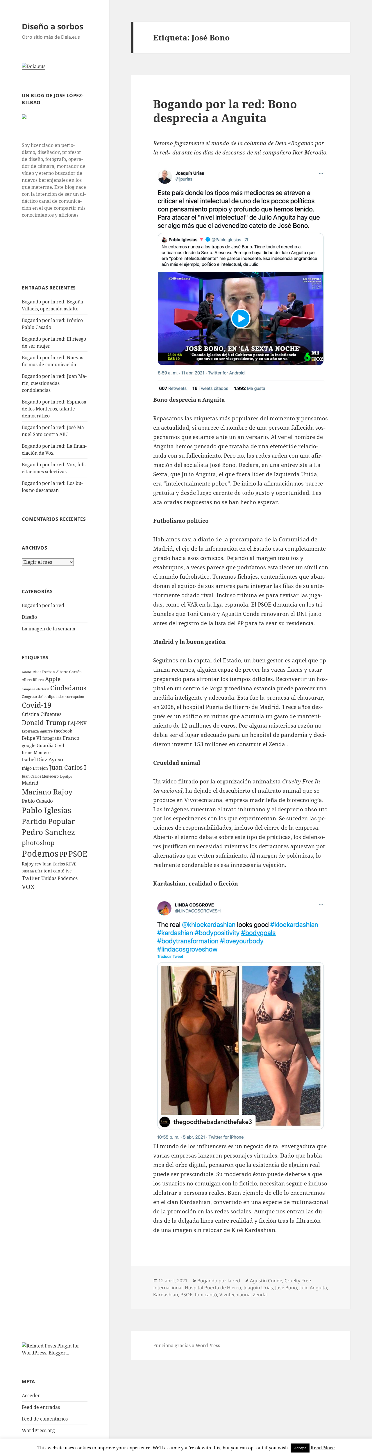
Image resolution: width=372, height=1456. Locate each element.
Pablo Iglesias (46, 810)
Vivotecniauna (235, 1294)
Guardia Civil (50, 745)
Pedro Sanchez (48, 832)
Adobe (27, 672)
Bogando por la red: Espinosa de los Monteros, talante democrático (54, 409)
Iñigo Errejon (35, 768)
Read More (323, 1447)
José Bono (286, 1287)
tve (69, 871)
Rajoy (27, 864)
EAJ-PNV (77, 723)
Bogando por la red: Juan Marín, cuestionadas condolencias (54, 383)
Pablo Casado (37, 800)
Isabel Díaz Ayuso (42, 759)
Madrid (30, 783)
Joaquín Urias (258, 1287)
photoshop (38, 842)
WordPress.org (38, 1430)
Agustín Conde (266, 1280)
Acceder (31, 1395)
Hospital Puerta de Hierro (213, 1287)
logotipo (66, 776)
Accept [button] (300, 1447)
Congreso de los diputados (43, 696)
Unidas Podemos (59, 878)
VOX (28, 886)
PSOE (77, 854)
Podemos (40, 853)
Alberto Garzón (69, 671)
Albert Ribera (33, 679)
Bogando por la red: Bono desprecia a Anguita (225, 110)
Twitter (31, 877)
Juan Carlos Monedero (40, 776)
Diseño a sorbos (52, 26)
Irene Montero (36, 752)
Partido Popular (48, 821)
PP (63, 854)
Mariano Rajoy (47, 792)
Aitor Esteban (44, 671)
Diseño (29, 617)
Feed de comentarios (45, 1419)
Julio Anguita (313, 1287)
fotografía (52, 738)
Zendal (260, 1294)
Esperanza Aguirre (37, 731)
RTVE (71, 864)
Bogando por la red (43, 605)
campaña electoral (35, 689)
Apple (52, 679)
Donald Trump (44, 722)
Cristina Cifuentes (41, 714)
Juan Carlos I (67, 767)
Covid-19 (36, 705)
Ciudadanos (68, 687)
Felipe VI (31, 738)
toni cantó (54, 871)
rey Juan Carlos (50, 864)
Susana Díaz (32, 871)
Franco (71, 738)
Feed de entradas (41, 1407)
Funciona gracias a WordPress (186, 1345)
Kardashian (165, 1294)
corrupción (74, 696)
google (28, 745)
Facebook (63, 731)
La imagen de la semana (48, 628)
